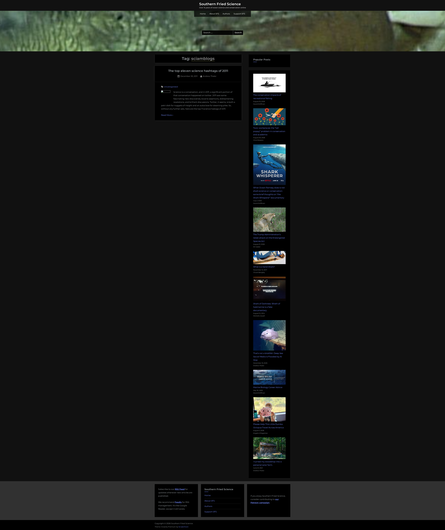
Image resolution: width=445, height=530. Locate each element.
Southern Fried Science (220, 4)
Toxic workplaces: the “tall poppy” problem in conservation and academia (269, 131)
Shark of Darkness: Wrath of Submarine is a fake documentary (266, 307)
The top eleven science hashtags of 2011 (198, 71)
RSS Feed (180, 489)
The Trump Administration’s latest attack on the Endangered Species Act (269, 237)
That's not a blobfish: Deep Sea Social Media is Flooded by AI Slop (268, 356)
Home (203, 14)
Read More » (167, 115)
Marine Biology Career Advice (267, 387)
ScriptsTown (183, 527)
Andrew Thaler (209, 76)
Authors (226, 14)
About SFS (214, 14)
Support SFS (239, 14)
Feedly (178, 502)
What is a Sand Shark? (264, 267)
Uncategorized (171, 87)
